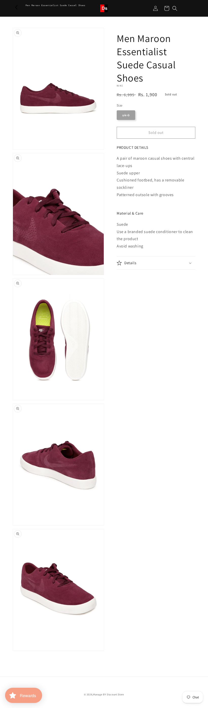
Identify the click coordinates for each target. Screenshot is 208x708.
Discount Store (115, 694)
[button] (174, 8)
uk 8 (126, 115)
